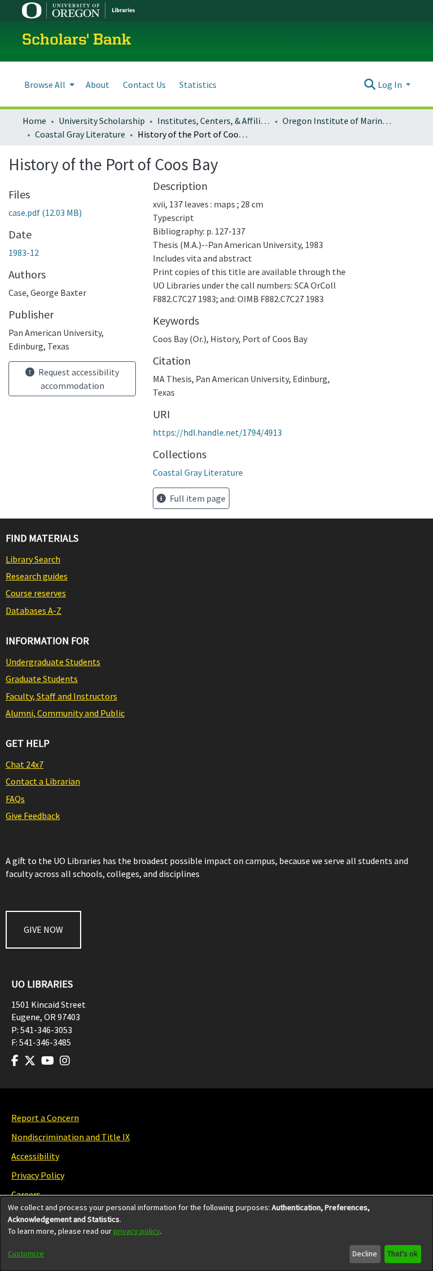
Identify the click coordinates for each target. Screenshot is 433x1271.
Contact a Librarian (43, 781)
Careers (26, 1194)
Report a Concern (45, 1117)
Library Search (33, 559)
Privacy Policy (37, 1175)
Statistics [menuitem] (197, 84)
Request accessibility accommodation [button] (78, 378)
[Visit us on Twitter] (30, 1061)
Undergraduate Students (53, 661)
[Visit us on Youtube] (47, 1061)
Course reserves (36, 593)
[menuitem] (48, 84)
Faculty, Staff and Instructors (61, 696)
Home (34, 120)
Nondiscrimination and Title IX (70, 1136)
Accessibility (35, 1156)
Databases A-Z (33, 610)
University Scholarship (102, 120)
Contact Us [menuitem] (144, 84)
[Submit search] (370, 84)
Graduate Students (42, 678)
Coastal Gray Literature (80, 134)
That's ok (402, 1253)
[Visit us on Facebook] (15, 1061)
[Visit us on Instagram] (65, 1061)
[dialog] (216, 1233)
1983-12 (23, 252)
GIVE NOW (43, 929)
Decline (364, 1253)
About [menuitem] (97, 84)
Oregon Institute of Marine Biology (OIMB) (338, 120)
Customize (26, 1253)
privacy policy (136, 1231)
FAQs (15, 798)
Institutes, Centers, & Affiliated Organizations (213, 120)
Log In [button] (391, 84)
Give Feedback (33, 815)
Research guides (37, 576)
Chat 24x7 (24, 764)
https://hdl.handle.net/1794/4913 (217, 432)
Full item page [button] (197, 498)
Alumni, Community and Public (65, 713)
